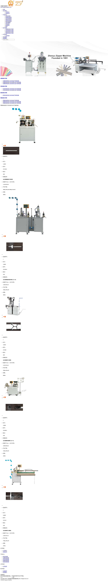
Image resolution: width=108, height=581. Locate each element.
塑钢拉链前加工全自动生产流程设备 (11, 100)
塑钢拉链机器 (9, 19)
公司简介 (8, 12)
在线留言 (5, 571)
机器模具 (8, 25)
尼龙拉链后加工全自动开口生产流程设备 (12, 88)
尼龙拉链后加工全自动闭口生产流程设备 (12, 90)
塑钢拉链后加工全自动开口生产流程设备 (12, 101)
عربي (10, 7)
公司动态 (5, 34)
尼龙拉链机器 (9, 18)
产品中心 (5, 14)
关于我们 (5, 10)
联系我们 (5, 38)
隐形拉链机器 (9, 21)
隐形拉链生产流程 (10, 31)
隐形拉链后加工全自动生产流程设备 (11, 95)
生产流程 (5, 27)
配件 (7, 26)
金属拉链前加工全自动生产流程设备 (11, 80)
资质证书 (8, 13)
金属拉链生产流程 (10, 29)
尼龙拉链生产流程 (10, 30)
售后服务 (5, 36)
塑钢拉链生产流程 (10, 33)
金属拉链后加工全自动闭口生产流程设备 (12, 82)
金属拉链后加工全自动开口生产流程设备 (12, 83)
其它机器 (8, 23)
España (7, 7)
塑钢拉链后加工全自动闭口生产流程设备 (12, 103)
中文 (1, 7)
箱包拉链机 (8, 16)
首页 (4, 9)
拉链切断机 (8, 22)
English (4, 7)
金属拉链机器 (9, 17)
